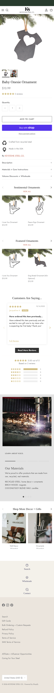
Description (7, 162)
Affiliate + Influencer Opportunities (17, 653)
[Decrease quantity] (5, 108)
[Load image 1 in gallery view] (27, 41)
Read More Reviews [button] (27, 350)
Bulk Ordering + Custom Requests (16, 625)
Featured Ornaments (27, 241)
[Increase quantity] (20, 108)
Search (5, 616)
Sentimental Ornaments (27, 187)
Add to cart (27, 119)
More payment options (27, 134)
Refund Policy (8, 629)
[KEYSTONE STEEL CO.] (27, 10)
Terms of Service (9, 637)
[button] (8, 93)
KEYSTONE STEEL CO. (14, 155)
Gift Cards (6, 620)
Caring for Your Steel (11, 658)
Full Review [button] (14, 341)
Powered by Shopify (31, 684)
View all (27, 191)
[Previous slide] (4, 328)
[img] (15, 306)
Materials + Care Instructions (15, 169)
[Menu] (3, 10)
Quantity (6, 102)
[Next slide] (50, 328)
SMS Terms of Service (11, 642)
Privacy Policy (8, 633)
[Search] (8, 10)
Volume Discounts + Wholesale (16, 176)
